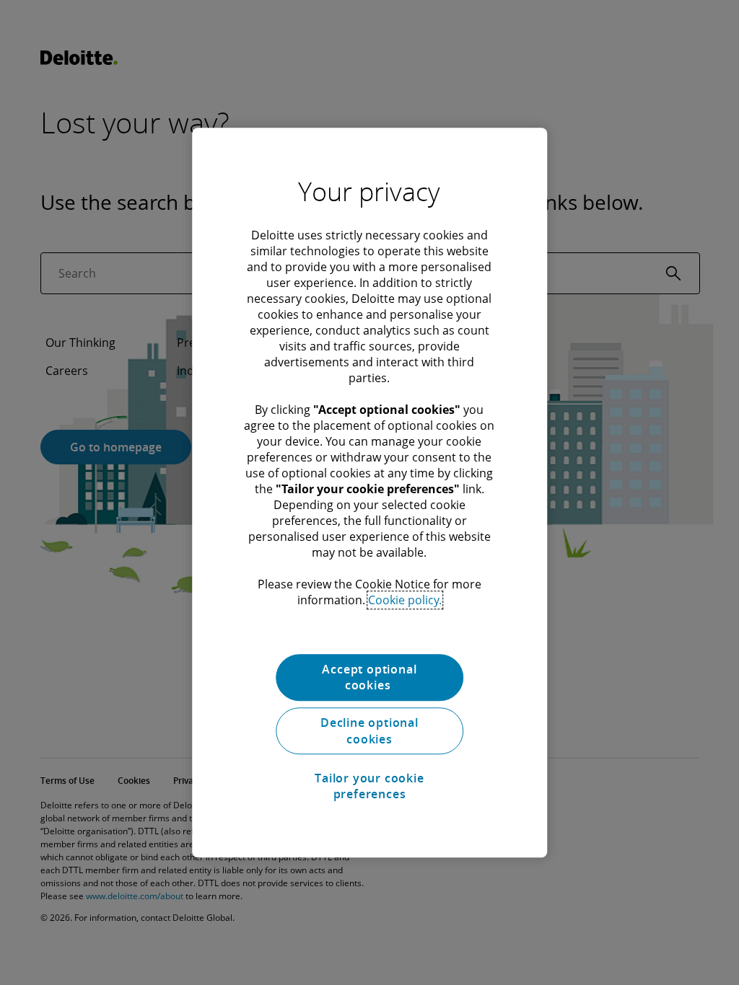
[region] (369, 492)
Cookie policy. (405, 600)
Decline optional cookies (369, 731)
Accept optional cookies (369, 677)
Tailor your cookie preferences (369, 786)
